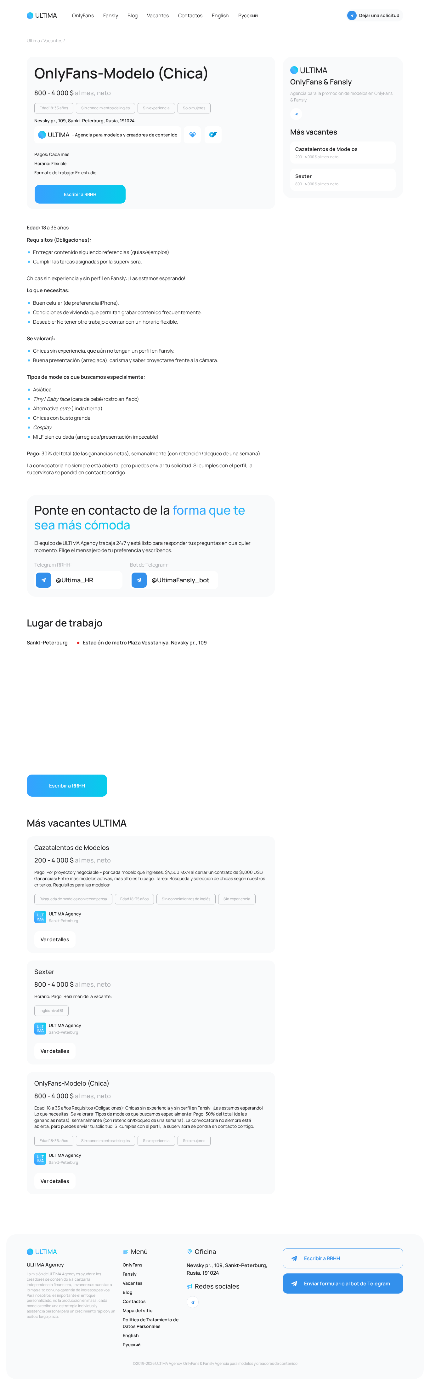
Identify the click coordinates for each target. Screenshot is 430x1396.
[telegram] (296, 114)
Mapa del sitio (138, 1310)
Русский (248, 15)
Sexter (44, 971)
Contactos (190, 15)
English (220, 15)
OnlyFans (83, 15)
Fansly (110, 15)
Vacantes (158, 15)
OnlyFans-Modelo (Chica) (72, 1083)
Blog (132, 15)
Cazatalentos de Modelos (71, 847)
